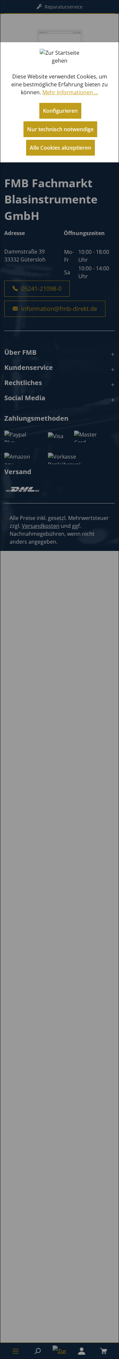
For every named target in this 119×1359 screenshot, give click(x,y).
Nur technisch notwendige (60, 129)
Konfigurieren (60, 110)
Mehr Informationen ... (70, 92)
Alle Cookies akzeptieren (60, 147)
